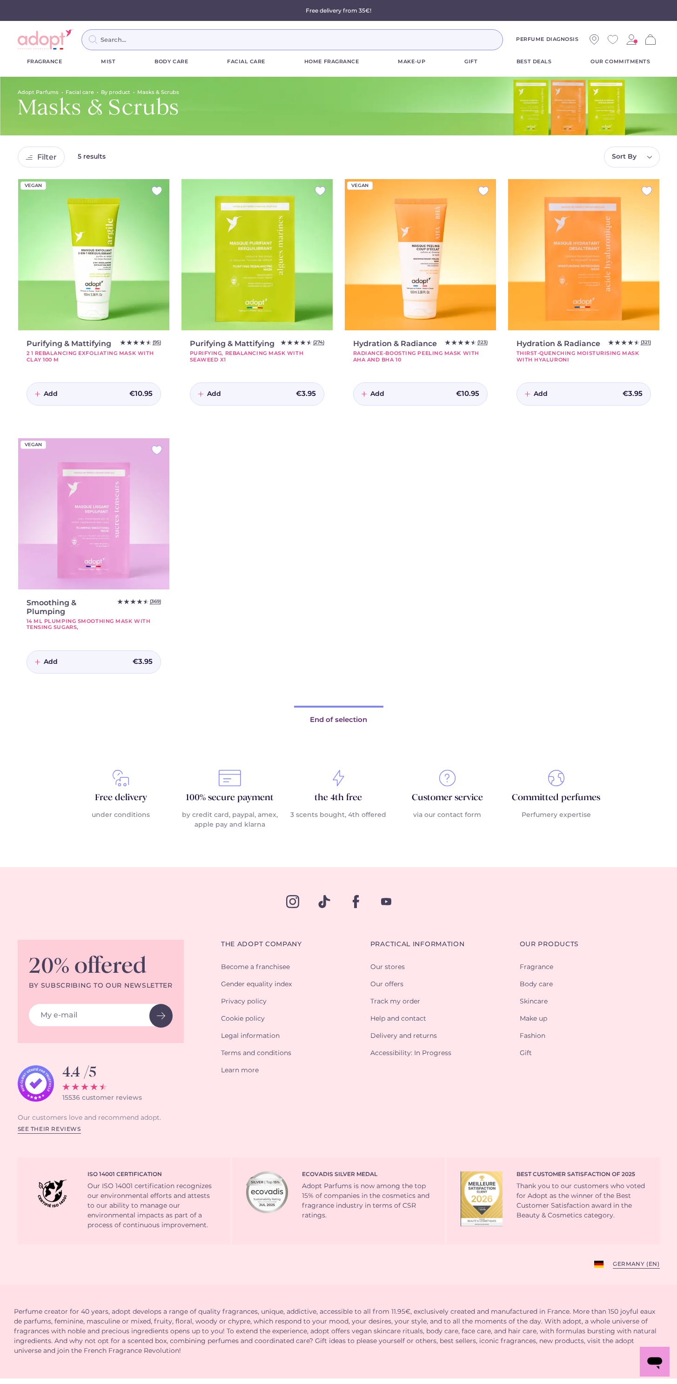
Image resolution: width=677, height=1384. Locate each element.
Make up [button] (533, 1019)
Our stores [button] (387, 967)
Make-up (411, 61)
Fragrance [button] (536, 967)
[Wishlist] (613, 39)
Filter (47, 157)
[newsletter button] (161, 1016)
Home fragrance (331, 61)
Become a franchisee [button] (255, 967)
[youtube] (386, 901)
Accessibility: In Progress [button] (410, 1053)
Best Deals (534, 61)
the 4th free (338, 798)
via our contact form (447, 815)
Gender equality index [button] (256, 984)
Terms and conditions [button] (256, 1053)
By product (115, 92)
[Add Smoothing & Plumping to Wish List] (156, 450)
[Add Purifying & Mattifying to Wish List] (156, 191)
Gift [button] (526, 1053)
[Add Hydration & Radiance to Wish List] (483, 191)
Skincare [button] (534, 1001)
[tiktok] (324, 901)
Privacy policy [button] (244, 1001)
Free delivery (121, 798)
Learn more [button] (240, 1070)
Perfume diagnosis (547, 39)
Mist (108, 61)
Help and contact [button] (398, 1019)
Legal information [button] (250, 1036)
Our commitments (620, 61)
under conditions (121, 815)
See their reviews (49, 1129)
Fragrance (44, 61)
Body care (171, 61)
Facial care (246, 61)
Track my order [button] (395, 1001)
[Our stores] (594, 39)
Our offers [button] (386, 984)
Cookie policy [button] (243, 1019)
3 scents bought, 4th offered (338, 815)
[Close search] (514, 39)
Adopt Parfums (38, 92)
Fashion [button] (532, 1036)
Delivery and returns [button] (403, 1036)
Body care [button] (536, 984)
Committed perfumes (556, 798)
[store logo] (46, 39)
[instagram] (292, 901)
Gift (470, 61)
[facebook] (356, 901)
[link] (631, 39)
